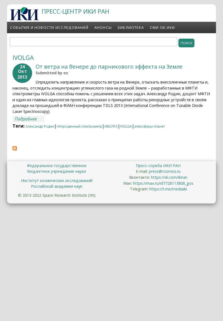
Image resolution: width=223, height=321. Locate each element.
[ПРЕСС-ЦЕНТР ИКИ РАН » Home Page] (24, 19)
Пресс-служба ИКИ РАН (158, 165)
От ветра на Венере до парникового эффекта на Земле (109, 66)
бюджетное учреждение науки (56, 171)
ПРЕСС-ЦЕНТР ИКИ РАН (75, 11)
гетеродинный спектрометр (79, 126)
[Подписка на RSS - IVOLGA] (15, 149)
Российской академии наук (56, 186)
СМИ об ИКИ (162, 27)
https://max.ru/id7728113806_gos (163, 183)
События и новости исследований (49, 27)
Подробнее (30, 119)
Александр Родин (40, 126)
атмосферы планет (149, 126)
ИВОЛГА (111, 126)
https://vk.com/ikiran (169, 177)
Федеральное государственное (56, 165)
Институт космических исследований (56, 180)
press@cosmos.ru (165, 171)
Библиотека (131, 27)
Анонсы (103, 27)
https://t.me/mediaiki (168, 189)
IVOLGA (126, 126)
